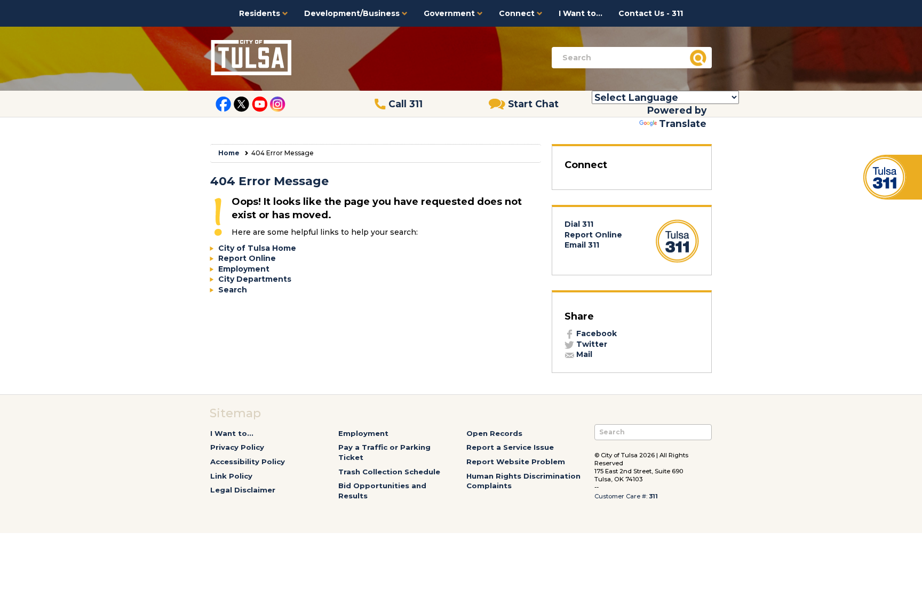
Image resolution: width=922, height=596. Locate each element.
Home (229, 153)
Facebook (595, 333)
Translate (682, 123)
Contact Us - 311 (650, 13)
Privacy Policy (237, 447)
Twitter (590, 344)
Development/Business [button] (353, 13)
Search (232, 290)
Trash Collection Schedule (389, 471)
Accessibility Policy (247, 461)
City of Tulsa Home (257, 248)
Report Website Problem (515, 461)
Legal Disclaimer (242, 490)
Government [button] (450, 13)
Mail (583, 354)
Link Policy (231, 476)
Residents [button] (260, 13)
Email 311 (582, 245)
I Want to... (580, 13)
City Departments (254, 279)
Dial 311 (579, 224)
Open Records (494, 433)
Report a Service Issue (510, 447)
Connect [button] (518, 13)
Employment (243, 269)
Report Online (247, 258)
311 (653, 496)
